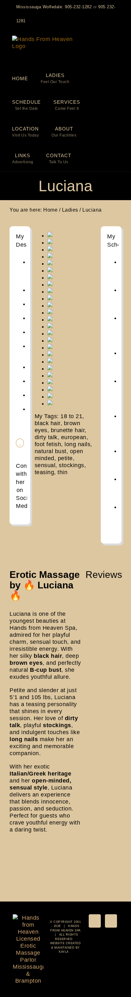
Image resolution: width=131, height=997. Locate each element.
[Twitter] (111, 921)
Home (50, 210)
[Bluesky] (95, 921)
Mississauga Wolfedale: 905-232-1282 (54, 6)
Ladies (70, 210)
